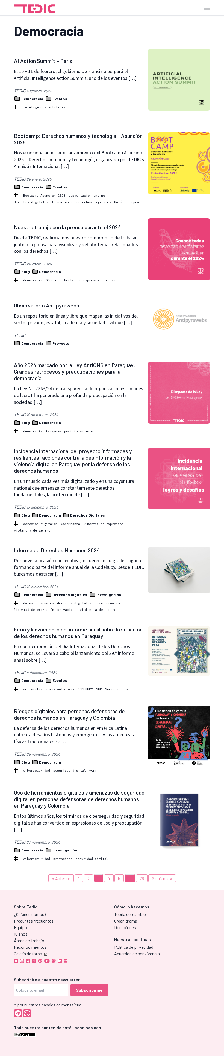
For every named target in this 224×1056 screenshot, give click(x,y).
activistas (32, 689)
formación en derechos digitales (81, 202)
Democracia (32, 98)
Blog (25, 271)
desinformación (108, 603)
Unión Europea (126, 202)
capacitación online (87, 195)
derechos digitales (31, 202)
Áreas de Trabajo (29, 940)
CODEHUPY (85, 689)
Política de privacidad (133, 947)
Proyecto (60, 343)
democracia (32, 280)
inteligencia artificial (45, 107)
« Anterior (61, 878)
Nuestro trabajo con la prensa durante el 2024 (67, 227)
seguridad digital (69, 770)
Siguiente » (162, 878)
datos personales (38, 603)
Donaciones (125, 927)
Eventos (59, 98)
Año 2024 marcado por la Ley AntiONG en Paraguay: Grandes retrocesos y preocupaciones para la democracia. (74, 371)
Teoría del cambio (130, 914)
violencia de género (32, 530)
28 (142, 878)
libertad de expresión (80, 280)
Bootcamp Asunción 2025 (44, 195)
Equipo (20, 927)
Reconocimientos (30, 947)
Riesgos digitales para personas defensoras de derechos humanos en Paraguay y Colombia (69, 714)
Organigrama (125, 920)
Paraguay (53, 431)
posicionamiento (78, 431)
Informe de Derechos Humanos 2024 (57, 550)
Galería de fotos (28, 953)
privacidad (66, 610)
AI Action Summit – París (43, 60)
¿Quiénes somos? (30, 914)
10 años (21, 933)
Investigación (108, 594)
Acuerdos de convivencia (137, 953)
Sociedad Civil (118, 689)
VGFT (93, 770)
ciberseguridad (36, 770)
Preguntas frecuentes (34, 920)
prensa (109, 280)
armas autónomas (60, 689)
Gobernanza (70, 524)
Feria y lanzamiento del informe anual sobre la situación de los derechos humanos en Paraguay (78, 632)
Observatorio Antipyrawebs (46, 305)
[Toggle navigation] (207, 8)
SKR (99, 689)
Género (51, 280)
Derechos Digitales (87, 515)
